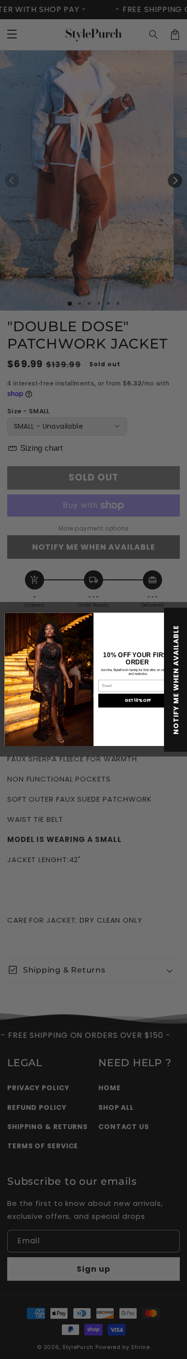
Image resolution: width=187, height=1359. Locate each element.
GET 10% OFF (138, 701)
